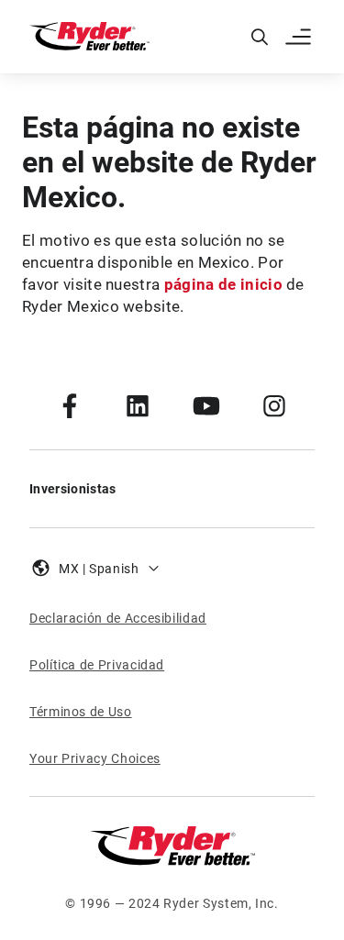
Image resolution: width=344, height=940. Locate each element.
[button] (300, 36)
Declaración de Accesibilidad (117, 618)
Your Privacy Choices (95, 758)
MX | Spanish (99, 568)
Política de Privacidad (96, 665)
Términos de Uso (80, 711)
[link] (69, 405)
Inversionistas (72, 488)
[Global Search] (260, 37)
